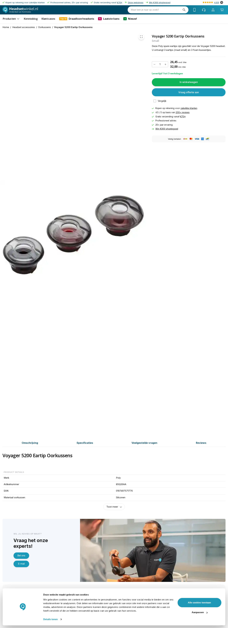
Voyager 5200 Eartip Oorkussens (73, 27)
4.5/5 (216, 2)
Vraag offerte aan (188, 92)
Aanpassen (198, 612)
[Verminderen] (154, 64)
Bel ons (21, 555)
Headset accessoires (23, 27)
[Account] (213, 10)
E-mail (21, 563)
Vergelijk (162, 101)
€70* (119, 2)
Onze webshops (135, 2)
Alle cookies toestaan (199, 602)
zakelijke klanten (189, 108)
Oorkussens (44, 27)
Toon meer (112, 506)
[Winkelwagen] (222, 9)
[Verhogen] (165, 64)
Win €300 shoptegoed (159, 2)
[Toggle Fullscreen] (141, 37)
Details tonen (50, 619)
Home (5, 27)
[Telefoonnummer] (194, 10)
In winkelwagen (189, 82)
